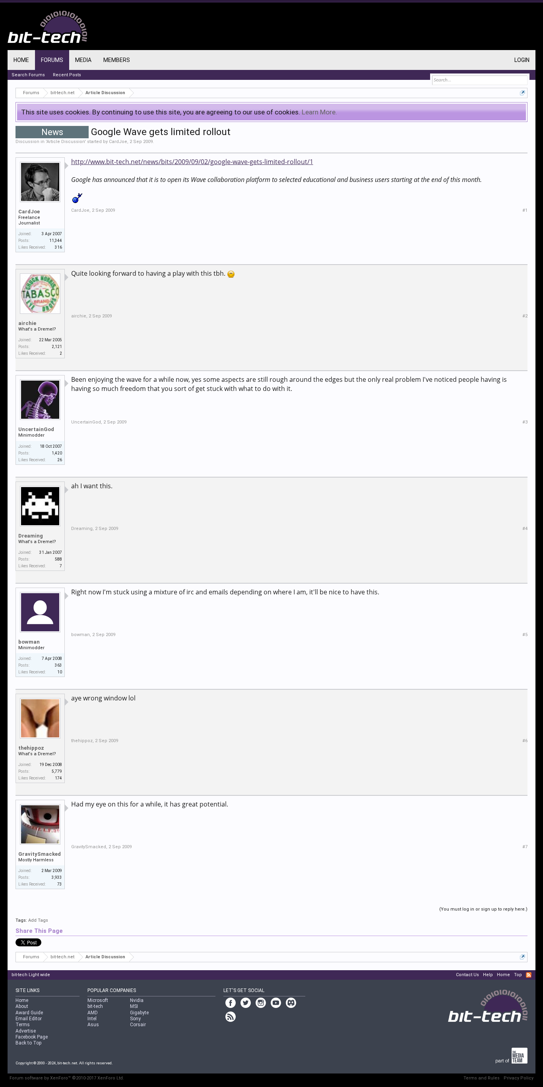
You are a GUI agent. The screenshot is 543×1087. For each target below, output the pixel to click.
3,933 (57, 877)
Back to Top (28, 1043)
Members (116, 60)
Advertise (26, 1031)
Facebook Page (32, 1037)
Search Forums (28, 74)
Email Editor (29, 1018)
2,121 (57, 346)
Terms (23, 1024)
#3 (524, 422)
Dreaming (30, 536)
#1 (524, 210)
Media (83, 60)
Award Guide (29, 1012)
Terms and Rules (481, 1078)
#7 (524, 846)
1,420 (57, 453)
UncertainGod (36, 429)
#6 (524, 740)
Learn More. (319, 112)
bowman (29, 642)
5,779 (57, 771)
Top (518, 974)
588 (58, 559)
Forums (52, 60)
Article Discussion (66, 141)
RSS (528, 975)
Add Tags (38, 920)
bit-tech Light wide (31, 974)
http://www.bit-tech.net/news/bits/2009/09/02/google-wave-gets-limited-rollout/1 (192, 161)
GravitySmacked (39, 854)
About (22, 1006)
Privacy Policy (518, 1078)
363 (58, 665)
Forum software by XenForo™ (67, 1078)
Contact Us (467, 974)
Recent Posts (67, 74)
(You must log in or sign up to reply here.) (483, 909)
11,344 (55, 240)
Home (21, 60)
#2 (524, 316)
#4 (524, 528)
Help (488, 974)
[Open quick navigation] (522, 92)
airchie (27, 323)
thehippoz (31, 748)
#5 (524, 634)
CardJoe (118, 141)
